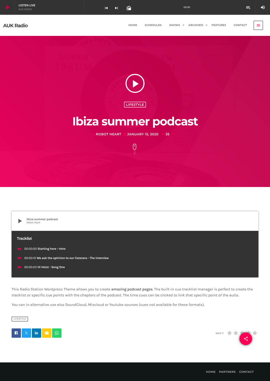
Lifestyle (135, 105)
